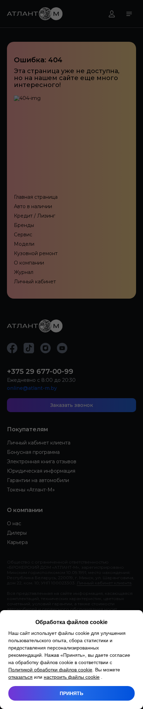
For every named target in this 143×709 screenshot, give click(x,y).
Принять (71, 693)
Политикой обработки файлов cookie (50, 669)
